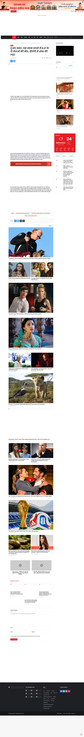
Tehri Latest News (46, 700)
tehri (48, 698)
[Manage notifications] (81, 734)
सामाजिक (41, 37)
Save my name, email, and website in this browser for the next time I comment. (25, 636)
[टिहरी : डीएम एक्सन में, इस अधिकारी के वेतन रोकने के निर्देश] (59, 189)
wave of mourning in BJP (31, 215)
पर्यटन (29, 37)
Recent (64, 156)
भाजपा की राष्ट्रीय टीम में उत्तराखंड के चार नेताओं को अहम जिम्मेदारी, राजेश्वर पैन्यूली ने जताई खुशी (31, 601)
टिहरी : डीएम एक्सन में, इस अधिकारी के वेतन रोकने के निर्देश (68, 188)
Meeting (54, 696)
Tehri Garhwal (53, 698)
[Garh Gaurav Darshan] (42, 15)
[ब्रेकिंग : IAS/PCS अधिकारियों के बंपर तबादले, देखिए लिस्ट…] (59, 167)
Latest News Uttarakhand (47, 696)
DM (51, 692)
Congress (52, 690)
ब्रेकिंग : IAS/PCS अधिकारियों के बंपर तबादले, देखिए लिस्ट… (68, 167)
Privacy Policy (68, 713)
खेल (37, 37)
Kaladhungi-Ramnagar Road (23, 213)
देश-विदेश (25, 37)
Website (33, 631)
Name (11, 627)
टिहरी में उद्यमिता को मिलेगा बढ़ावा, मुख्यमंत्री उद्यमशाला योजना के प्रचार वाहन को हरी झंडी (16, 593)
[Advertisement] (42, 26)
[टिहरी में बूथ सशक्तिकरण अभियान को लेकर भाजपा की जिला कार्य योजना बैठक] (33, 691)
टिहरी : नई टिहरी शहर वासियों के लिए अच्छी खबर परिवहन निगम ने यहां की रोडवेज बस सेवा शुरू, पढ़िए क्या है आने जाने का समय (68, 182)
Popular (57, 156)
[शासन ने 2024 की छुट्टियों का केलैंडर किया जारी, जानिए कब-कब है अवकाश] (59, 162)
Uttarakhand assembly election (48, 704)
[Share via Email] (21, 221)
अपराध (22, 37)
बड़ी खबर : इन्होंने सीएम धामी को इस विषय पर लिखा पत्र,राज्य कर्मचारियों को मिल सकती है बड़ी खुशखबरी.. (68, 174)
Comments (71, 156)
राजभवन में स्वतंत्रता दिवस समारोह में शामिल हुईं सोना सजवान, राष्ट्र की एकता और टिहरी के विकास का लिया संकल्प (45, 593)
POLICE (44, 698)
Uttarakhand (45, 702)
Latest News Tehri (46, 694)
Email (11, 631)
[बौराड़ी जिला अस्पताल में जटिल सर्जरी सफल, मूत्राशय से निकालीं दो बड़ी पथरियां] (33, 697)
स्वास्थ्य (45, 37)
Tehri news (52, 700)
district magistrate (46, 692)
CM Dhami (48, 690)
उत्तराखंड (14, 37)
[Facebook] (11, 61)
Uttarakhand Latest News (47, 706)
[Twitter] (14, 61)
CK (23, 713)
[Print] (23, 221)
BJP (13, 213)
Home (12, 43)
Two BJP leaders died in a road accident (41, 213)
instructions (55, 692)
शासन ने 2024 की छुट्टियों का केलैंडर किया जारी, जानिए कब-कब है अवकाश (68, 161)
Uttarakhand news (46, 708)
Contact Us (73, 713)
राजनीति (18, 37)
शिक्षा (34, 37)
